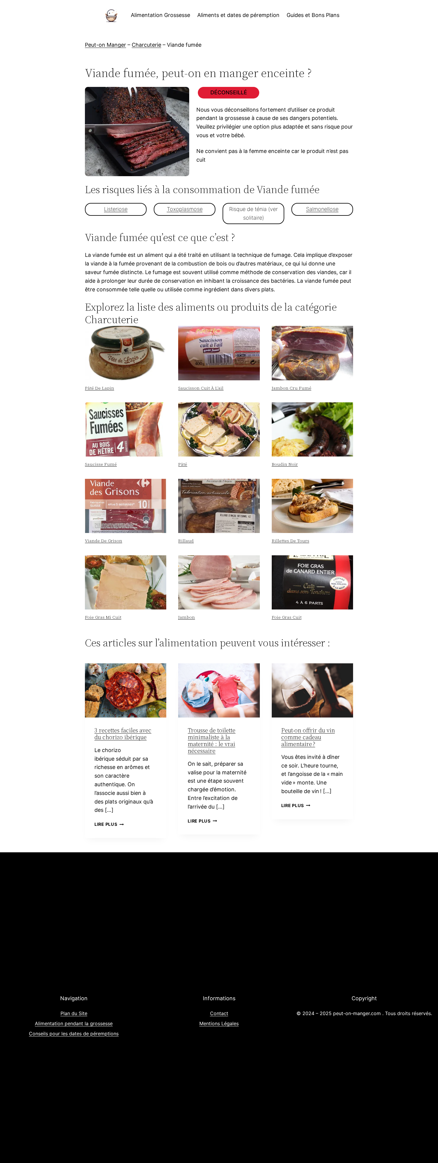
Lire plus (109, 824)
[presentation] (125, 353)
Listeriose (116, 209)
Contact (219, 1013)
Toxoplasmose (185, 209)
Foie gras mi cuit (103, 617)
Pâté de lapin (99, 388)
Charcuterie (146, 45)
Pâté (182, 464)
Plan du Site (73, 1013)
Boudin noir (285, 464)
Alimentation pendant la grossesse (74, 1023)
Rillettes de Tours (290, 541)
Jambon (186, 617)
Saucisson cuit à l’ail (200, 388)
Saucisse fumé (101, 464)
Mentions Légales (219, 1023)
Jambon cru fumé (291, 388)
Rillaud (186, 541)
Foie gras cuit (287, 617)
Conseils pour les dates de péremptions (74, 1034)
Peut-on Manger (105, 45)
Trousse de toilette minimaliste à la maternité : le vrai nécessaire (211, 740)
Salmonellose (322, 209)
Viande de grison (103, 541)
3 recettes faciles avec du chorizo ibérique (122, 733)
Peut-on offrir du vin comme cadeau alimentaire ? (308, 737)
